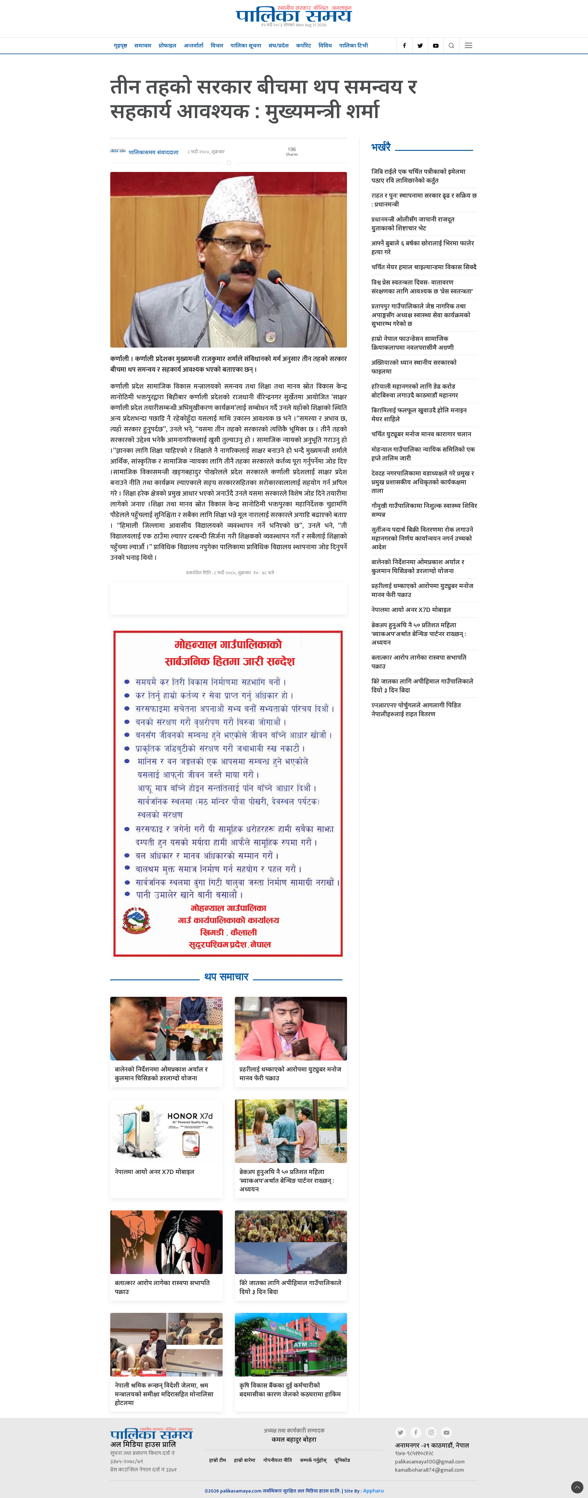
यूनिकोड (342, 1460)
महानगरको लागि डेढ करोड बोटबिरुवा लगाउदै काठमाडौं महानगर (414, 390)
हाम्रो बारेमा (244, 1460)
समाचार (142, 45)
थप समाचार (226, 976)
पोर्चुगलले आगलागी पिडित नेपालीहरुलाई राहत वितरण (416, 709)
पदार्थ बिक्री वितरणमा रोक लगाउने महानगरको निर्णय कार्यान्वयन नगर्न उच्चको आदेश (422, 538)
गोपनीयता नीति (277, 1460)
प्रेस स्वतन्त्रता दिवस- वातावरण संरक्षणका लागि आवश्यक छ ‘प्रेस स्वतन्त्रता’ (422, 286)
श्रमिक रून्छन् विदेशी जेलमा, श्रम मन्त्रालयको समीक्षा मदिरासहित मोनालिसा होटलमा (164, 1394)
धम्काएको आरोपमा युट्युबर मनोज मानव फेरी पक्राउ (422, 590)
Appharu (373, 1490)
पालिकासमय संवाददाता (154, 152)
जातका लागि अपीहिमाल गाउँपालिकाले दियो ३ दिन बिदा (422, 685)
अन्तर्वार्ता (193, 45)
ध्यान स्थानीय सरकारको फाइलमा (414, 366)
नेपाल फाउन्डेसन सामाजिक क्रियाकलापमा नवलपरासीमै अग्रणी (412, 343)
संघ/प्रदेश (279, 45)
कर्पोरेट (303, 45)
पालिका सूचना (246, 45)
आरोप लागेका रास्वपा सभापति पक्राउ (418, 661)
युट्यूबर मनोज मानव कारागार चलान (421, 434)
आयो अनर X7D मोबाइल (154, 1172)
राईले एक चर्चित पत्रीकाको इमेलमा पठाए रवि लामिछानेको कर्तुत (418, 175)
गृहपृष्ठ (120, 45)
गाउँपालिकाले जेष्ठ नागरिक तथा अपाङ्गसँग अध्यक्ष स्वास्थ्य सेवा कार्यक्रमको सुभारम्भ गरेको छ (420, 315)
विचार (217, 45)
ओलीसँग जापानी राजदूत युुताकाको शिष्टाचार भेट (412, 223)
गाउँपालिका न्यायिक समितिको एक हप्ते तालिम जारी (423, 453)
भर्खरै (380, 147)
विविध (325, 45)
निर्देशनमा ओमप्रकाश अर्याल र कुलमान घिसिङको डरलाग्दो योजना (417, 566)
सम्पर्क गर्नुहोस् (313, 1460)
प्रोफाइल (167, 45)
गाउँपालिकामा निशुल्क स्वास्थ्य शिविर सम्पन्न (424, 510)
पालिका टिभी (353, 45)
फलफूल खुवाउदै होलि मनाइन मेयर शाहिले (419, 414)
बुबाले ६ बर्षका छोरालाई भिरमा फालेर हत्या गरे (422, 247)
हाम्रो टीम (217, 1460)
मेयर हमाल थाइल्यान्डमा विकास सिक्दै (424, 267)
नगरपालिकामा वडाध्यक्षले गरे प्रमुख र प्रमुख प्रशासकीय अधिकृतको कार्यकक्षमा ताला (422, 482)
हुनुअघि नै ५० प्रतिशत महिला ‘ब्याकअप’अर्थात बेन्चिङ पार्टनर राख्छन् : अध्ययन (286, 1180)
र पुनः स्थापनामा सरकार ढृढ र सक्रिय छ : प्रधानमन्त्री (424, 199)
